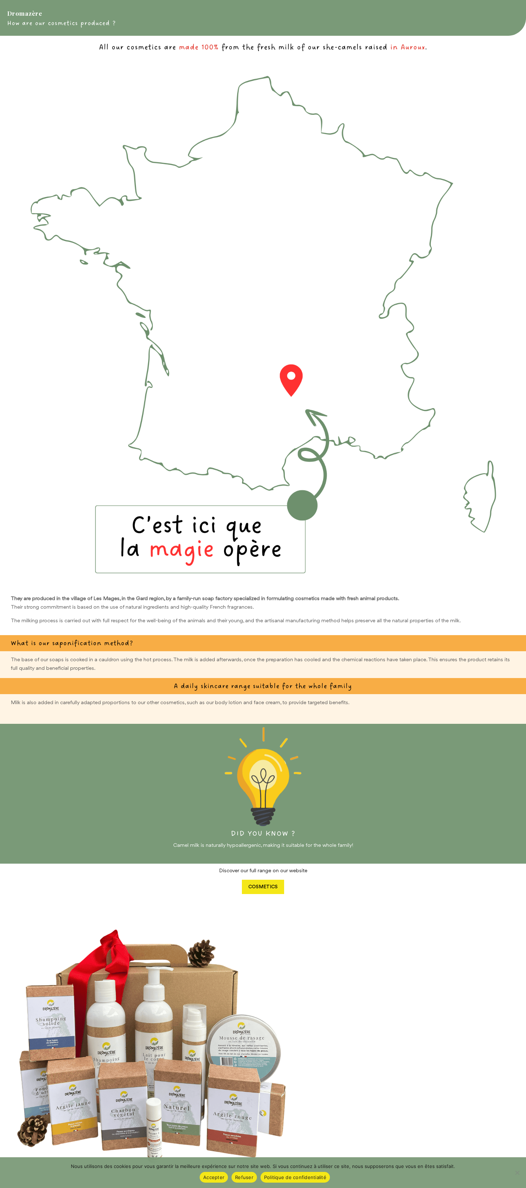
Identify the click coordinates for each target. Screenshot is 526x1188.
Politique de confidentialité (295, 1177)
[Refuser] (517, 1172)
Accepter (213, 1177)
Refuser (244, 1177)
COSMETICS (263, 886)
